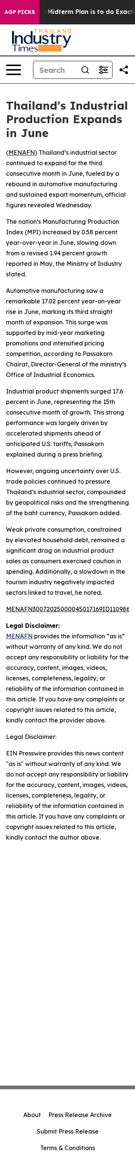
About (32, 1115)
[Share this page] (123, 69)
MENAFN (21, 152)
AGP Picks (19, 12)
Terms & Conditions (67, 1148)
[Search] (85, 69)
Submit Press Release (68, 1131)
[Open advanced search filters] (103, 69)
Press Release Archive (80, 1115)
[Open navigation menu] (13, 69)
